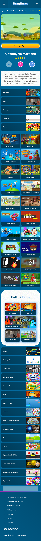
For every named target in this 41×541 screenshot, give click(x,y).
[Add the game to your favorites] (36, 17)
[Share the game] (9, 64)
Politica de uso (12, 510)
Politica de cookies (13, 506)
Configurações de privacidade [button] (17, 497)
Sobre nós (10, 514)
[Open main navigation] (4, 4)
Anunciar (10, 523)
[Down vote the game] (20, 64)
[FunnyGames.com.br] (2, 11)
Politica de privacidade (15, 501)
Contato (9, 518)
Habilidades (11, 11)
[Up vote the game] (32, 64)
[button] (37, 4)
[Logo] (20, 4)
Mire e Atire (22, 11)
